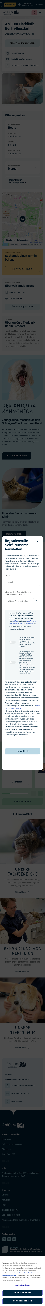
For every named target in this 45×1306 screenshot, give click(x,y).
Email (7, 576)
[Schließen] (37, 541)
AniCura (15, 621)
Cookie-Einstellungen (22, 1285)
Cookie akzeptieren (22, 1301)
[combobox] (22, 601)
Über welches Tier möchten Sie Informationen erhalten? (18, 593)
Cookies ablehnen (22, 1293)
